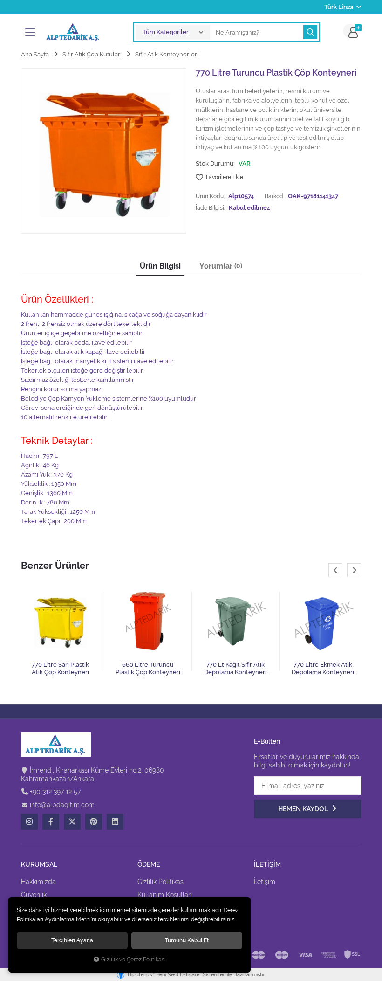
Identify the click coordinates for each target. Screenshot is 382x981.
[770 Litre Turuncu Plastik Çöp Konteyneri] (103, 151)
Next (354, 570)
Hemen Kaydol (303, 809)
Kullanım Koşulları (164, 894)
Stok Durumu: (215, 163)
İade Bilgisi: (210, 207)
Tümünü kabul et (187, 940)
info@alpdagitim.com (62, 804)
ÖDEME (148, 864)
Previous (335, 570)
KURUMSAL (39, 864)
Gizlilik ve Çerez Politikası (133, 959)
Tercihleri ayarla (72, 940)
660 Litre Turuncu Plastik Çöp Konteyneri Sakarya (148, 668)
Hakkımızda (38, 881)
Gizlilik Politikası (161, 881)
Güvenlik (34, 894)
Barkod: (274, 196)
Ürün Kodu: (210, 196)
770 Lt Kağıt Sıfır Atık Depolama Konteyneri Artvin (235, 668)
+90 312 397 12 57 (55, 791)
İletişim (264, 881)
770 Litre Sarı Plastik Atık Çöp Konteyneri (60, 668)
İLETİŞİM (267, 864)
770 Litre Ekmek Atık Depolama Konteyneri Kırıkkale (323, 668)
